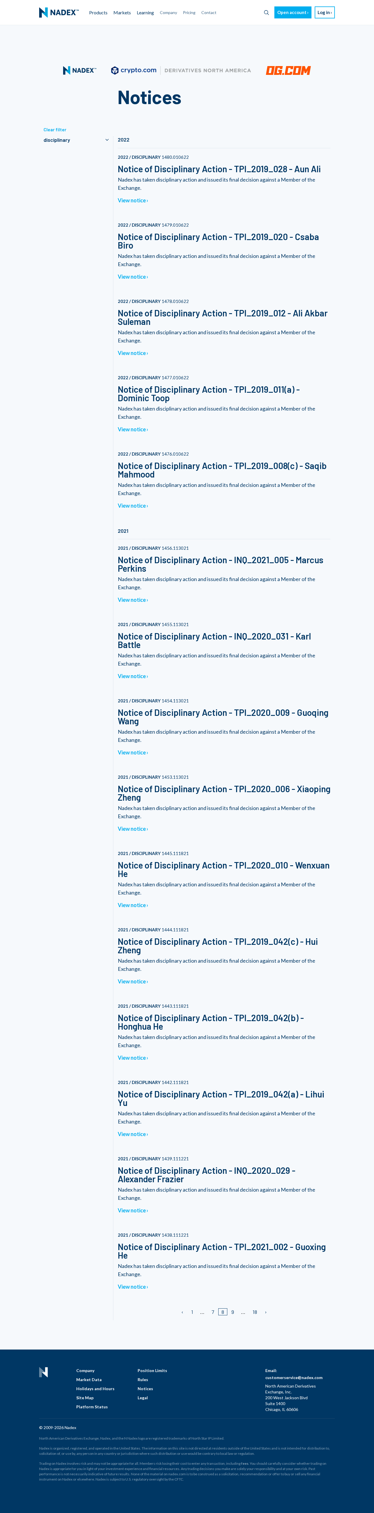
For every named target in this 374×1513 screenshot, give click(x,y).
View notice (132, 200)
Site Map (85, 1397)
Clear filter (55, 129)
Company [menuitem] (168, 12)
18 (254, 1312)
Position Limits (152, 1370)
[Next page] (265, 1312)
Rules (143, 1379)
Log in (324, 12)
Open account (292, 12)
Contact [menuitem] (209, 12)
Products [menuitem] (98, 12)
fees (244, 1463)
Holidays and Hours (95, 1388)
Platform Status (92, 1406)
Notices (145, 1388)
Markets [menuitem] (122, 12)
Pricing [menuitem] (189, 12)
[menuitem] (59, 12)
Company (85, 1370)
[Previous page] (183, 1312)
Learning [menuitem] (145, 12)
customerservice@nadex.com (294, 1377)
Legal (143, 1397)
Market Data (89, 1379)
